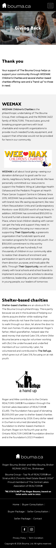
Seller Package (22, 518)
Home (16, 504)
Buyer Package (16, 511)
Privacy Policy (19, 538)
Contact (37, 518)
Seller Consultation (37, 511)
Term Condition (36, 538)
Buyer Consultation (32, 504)
